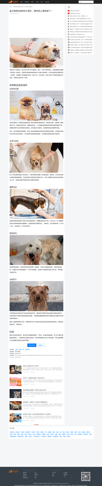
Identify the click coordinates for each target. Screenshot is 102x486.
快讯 (35, 472)
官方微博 (65, 472)
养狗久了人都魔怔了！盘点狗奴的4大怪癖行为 (81, 52)
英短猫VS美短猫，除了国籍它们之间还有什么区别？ (82, 44)
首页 (21, 1)
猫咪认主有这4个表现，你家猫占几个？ (79, 16)
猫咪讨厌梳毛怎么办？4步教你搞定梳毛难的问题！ (81, 26)
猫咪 (64, 475)
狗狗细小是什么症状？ (75, 13)
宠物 (20, 349)
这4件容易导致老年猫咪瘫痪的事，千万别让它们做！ (82, 37)
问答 (35, 477)
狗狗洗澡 (28, 349)
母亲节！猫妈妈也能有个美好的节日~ (34, 378)
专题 (42, 1)
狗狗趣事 (65, 474)
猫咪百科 (36, 474)
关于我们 (54, 472)
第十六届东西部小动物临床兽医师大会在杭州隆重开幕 (82, 21)
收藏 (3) (41, 345)
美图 (37, 1)
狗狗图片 (25, 475)
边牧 (53, 474)
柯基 (53, 475)
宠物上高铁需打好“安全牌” (31, 366)
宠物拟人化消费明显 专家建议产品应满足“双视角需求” (82, 50)
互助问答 (47, 1)
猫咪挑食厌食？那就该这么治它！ (77, 34)
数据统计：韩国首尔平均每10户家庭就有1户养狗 (81, 29)
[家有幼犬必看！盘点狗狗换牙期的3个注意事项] (16, 417)
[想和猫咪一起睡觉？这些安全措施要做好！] (16, 405)
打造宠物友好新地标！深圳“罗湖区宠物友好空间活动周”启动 (84, 47)
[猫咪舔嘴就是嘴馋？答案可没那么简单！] (16, 393)
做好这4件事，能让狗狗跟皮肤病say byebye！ (81, 18)
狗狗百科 (25, 474)
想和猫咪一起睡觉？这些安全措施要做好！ (36, 402)
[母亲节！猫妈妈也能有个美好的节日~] (16, 381)
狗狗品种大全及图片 (75, 10)
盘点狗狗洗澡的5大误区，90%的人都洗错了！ (23, 6)
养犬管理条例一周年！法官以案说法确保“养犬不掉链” (82, 23)
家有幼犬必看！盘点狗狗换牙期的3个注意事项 (37, 414)
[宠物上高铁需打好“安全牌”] (16, 369)
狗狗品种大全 (25, 477)
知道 (17, 349)
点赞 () (32, 345)
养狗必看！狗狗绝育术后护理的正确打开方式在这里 (82, 31)
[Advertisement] (36, 26)
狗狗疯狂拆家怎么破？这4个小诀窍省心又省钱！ (81, 42)
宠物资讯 (27, 1)
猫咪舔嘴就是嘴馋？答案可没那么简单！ (35, 390)
